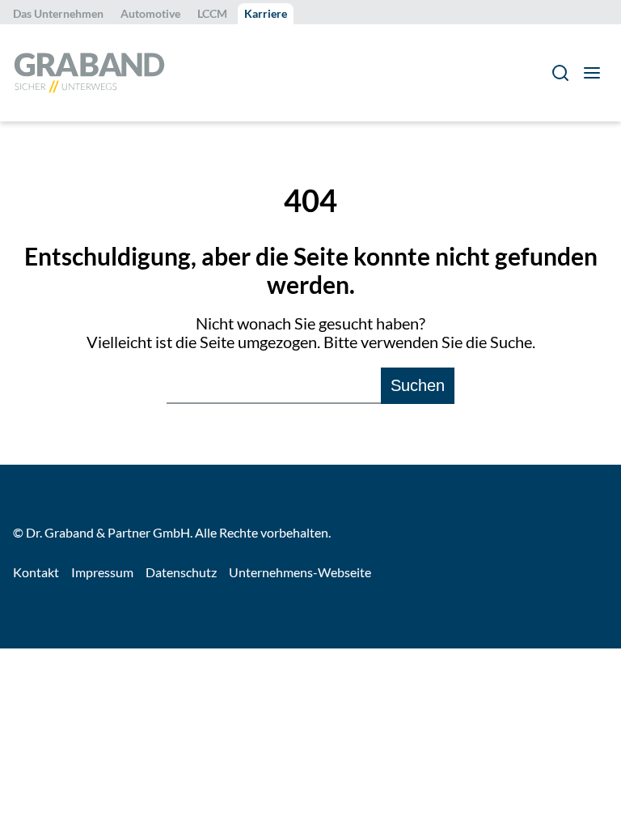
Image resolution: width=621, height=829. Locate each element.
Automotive (150, 13)
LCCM (212, 13)
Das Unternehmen (58, 13)
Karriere (265, 13)
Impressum (102, 572)
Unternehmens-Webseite (300, 572)
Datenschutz (181, 572)
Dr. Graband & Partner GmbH (108, 532)
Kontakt (36, 572)
